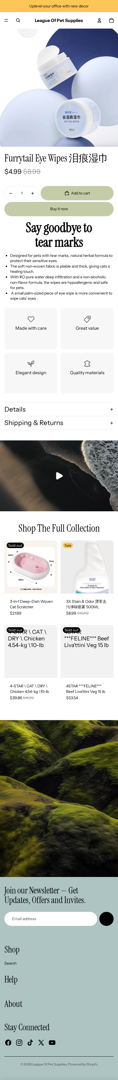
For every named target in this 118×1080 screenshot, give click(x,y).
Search (10, 963)
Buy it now (59, 208)
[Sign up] (106, 919)
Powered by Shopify (83, 1064)
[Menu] (6, 20)
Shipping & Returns (33, 423)
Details (15, 409)
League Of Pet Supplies (49, 1064)
